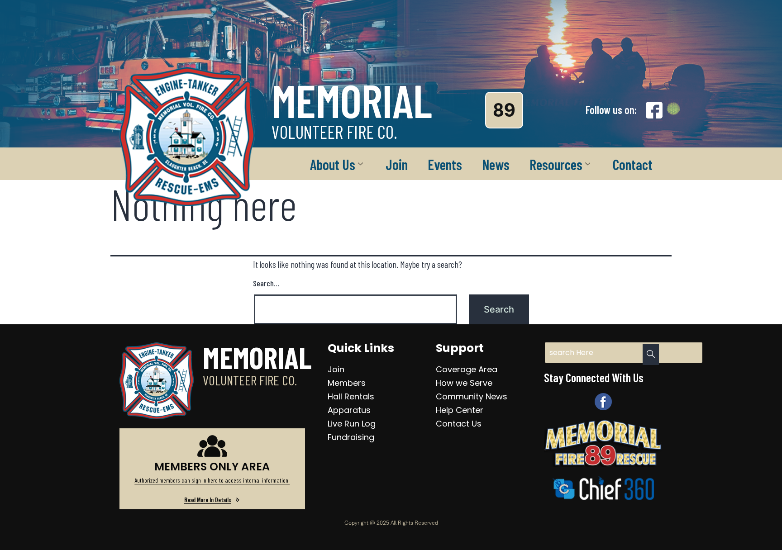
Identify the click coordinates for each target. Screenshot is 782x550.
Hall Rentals (351, 396)
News (496, 164)
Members (347, 383)
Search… (266, 283)
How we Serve (464, 383)
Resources (555, 164)
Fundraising (351, 437)
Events (445, 164)
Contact (633, 164)
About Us (332, 164)
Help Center (459, 410)
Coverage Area (466, 369)
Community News (471, 396)
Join (397, 164)
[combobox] (623, 352)
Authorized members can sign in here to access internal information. (212, 480)
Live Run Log (352, 423)
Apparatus (349, 410)
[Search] (651, 354)
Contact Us (459, 423)
